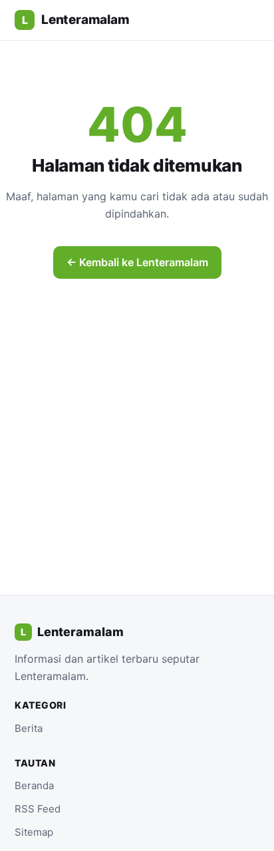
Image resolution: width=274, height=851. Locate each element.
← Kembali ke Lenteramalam (137, 262)
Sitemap (34, 832)
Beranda (34, 785)
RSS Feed (38, 808)
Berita (29, 728)
